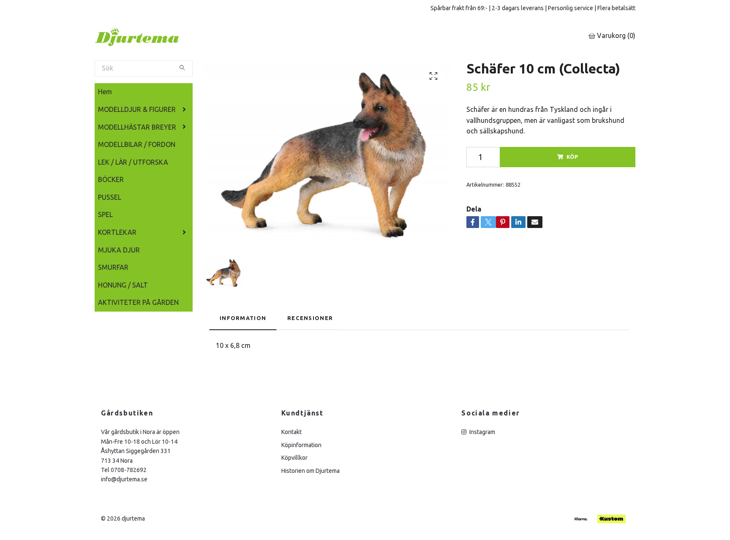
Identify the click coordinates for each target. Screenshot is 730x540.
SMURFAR (113, 267)
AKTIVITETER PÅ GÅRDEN (138, 302)
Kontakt (291, 432)
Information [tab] (243, 318)
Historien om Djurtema (310, 470)
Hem (105, 91)
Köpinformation (301, 445)
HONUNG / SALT (123, 285)
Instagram (481, 432)
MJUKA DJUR (119, 250)
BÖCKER (111, 179)
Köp (572, 157)
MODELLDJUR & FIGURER (137, 109)
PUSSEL (109, 197)
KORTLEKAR (117, 232)
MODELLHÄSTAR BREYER (137, 127)
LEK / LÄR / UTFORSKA (133, 162)
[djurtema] (147, 36)
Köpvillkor (294, 457)
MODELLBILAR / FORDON (136, 144)
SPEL (105, 214)
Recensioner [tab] (310, 318)
